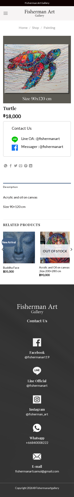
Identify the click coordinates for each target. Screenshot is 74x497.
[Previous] (3, 257)
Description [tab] (10, 187)
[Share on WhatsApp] (5, 166)
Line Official (37, 381)
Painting (49, 27)
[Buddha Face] (19, 247)
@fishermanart (37, 385)
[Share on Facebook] (10, 166)
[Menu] (5, 13)
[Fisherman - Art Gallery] (39, 13)
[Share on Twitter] (15, 166)
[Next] (71, 257)
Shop (35, 27)
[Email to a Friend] (20, 166)
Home (23, 27)
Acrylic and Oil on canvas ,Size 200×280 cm (54, 269)
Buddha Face (11, 267)
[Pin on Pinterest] (25, 166)
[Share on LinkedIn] (30, 166)
